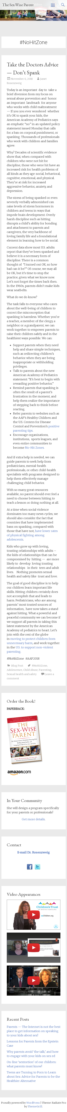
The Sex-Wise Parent (18, 4)
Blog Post (17, 665)
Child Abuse (30, 670)
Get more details (33, 819)
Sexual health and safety (22, 674)
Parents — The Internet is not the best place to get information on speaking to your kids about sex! (33, 1031)
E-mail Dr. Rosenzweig (33, 852)
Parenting (45, 670)
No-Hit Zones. (34, 447)
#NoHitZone (39, 665)
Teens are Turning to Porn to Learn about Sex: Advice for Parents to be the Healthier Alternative (33, 1077)
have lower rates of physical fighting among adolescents (32, 535)
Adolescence (14, 670)
